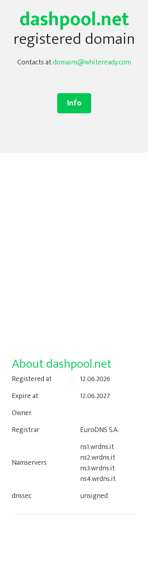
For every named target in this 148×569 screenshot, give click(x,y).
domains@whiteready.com (92, 62)
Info (74, 103)
